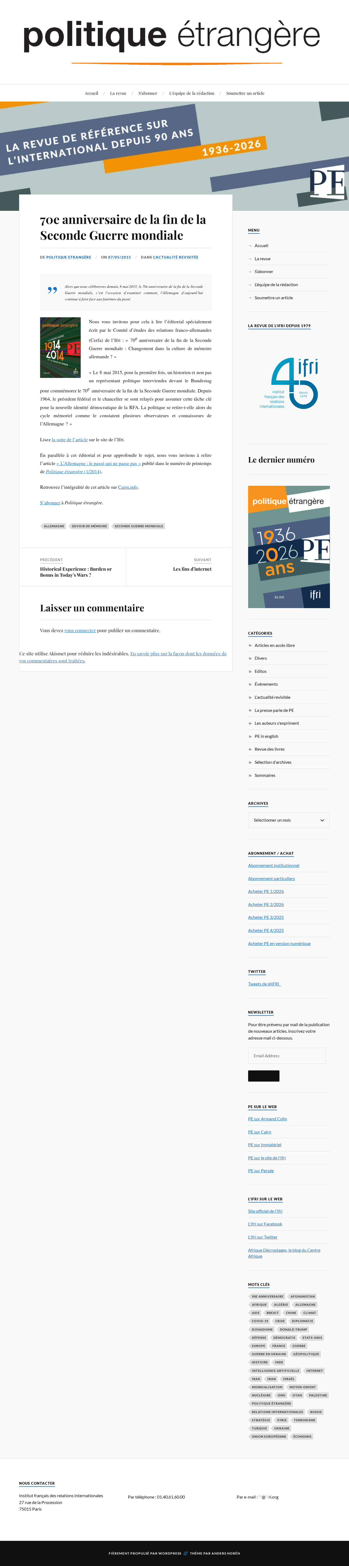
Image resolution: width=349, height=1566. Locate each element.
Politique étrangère (271, 1403)
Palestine (318, 1395)
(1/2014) (73, 471)
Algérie (281, 1304)
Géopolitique (306, 1354)
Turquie (259, 1428)
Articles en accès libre (275, 645)
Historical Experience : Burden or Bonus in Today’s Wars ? (76, 572)
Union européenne (269, 1436)
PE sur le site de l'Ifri (267, 1157)
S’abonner (148, 93)
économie (302, 1436)
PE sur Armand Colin (267, 1118)
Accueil (91, 93)
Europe (258, 1346)
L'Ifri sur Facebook (265, 1223)
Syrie (282, 1420)
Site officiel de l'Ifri (265, 1210)
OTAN (297, 1395)
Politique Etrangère (68, 257)
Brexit (273, 1313)
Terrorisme (304, 1420)
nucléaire (261, 1395)
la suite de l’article (70, 439)
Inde (279, 1362)
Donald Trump (293, 1329)
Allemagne (54, 526)
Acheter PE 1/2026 (266, 891)
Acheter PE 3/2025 (266, 917)
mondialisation (267, 1387)
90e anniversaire (268, 1296)
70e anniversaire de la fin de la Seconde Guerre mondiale (123, 226)
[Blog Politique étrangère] (174, 41)
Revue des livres (270, 748)
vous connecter (80, 630)
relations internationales (277, 1412)
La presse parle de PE (274, 710)
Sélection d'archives (273, 762)
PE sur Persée (261, 1170)
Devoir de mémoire (89, 526)
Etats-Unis (312, 1337)
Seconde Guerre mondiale (139, 526)
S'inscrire (264, 1076)
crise (280, 1321)
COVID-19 (260, 1321)
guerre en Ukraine (269, 1354)
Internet (314, 1370)
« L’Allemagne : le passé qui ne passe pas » (98, 463)
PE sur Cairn (259, 1131)
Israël (289, 1379)
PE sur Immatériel (264, 1144)
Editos (261, 671)
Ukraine (282, 1428)
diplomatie (302, 1321)
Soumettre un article (245, 93)
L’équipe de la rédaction (191, 93)
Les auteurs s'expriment (277, 723)
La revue (118, 93)
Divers (261, 658)
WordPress (169, 1553)
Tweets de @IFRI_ (264, 983)
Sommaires (265, 775)
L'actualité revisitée (175, 257)
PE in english (266, 736)
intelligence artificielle (275, 1370)
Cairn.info (128, 487)
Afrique (259, 1304)
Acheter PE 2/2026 (266, 904)
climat (309, 1313)
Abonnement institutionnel (273, 865)
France (278, 1346)
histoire (260, 1362)
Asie (256, 1313)
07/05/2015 (119, 257)
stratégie (261, 1420)
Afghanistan (303, 1296)
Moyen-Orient (303, 1387)
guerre (299, 1346)
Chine (291, 1313)
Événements (266, 683)
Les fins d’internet (192, 569)
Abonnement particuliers (271, 878)
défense (259, 1337)
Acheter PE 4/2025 (266, 930)
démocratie (284, 1337)
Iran (271, 1379)
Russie (316, 1412)
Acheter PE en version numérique (279, 943)
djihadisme (262, 1329)
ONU (281, 1395)
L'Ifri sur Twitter (263, 1236)
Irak (256, 1379)
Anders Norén (226, 1553)
